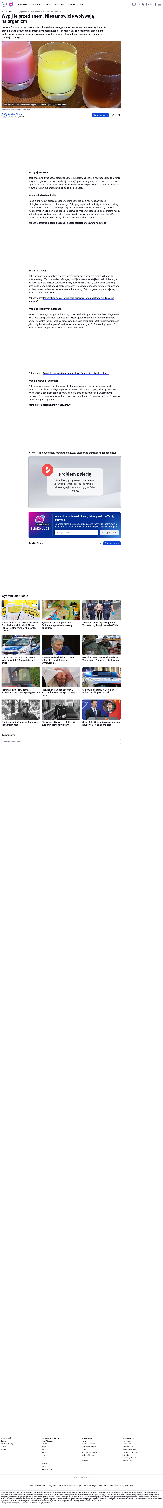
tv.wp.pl (3, 1447)
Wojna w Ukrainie (88, 1455)
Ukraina (44, 1444)
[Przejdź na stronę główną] (4, 6)
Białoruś (44, 1466)
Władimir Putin (128, 1447)
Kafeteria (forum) (7, 1444)
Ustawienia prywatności (121, 1485)
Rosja (43, 1449)
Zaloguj (151, 4)
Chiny (84, 1449)
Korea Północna (47, 1441)
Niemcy (44, 1463)
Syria (43, 1455)
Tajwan (44, 1458)
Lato (83, 1458)
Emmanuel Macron (129, 1449)
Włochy (44, 1452)
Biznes (82, 4)
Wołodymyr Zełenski (129, 1458)
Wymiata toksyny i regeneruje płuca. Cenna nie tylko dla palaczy (76, 373)
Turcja (44, 1447)
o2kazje (37, 4)
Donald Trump (127, 1444)
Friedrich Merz (127, 1461)
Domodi (3, 1441)
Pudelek (3, 1449)
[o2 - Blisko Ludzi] (13, 4)
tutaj (48, 1503)
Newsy (84, 1441)
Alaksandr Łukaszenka (130, 1452)
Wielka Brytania (47, 1469)
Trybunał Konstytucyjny (90, 1452)
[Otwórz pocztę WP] (134, 4)
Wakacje (85, 1461)
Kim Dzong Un (127, 1441)
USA (43, 1461)
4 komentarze (101, 115)
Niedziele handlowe (88, 1444)
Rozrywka (59, 4)
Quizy (47, 4)
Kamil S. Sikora (15, 114)
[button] (141, 4)
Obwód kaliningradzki (89, 1447)
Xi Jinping (126, 1455)
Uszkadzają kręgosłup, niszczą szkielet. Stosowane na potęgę (74, 223)
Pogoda (71, 4)
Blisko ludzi (23, 4)
